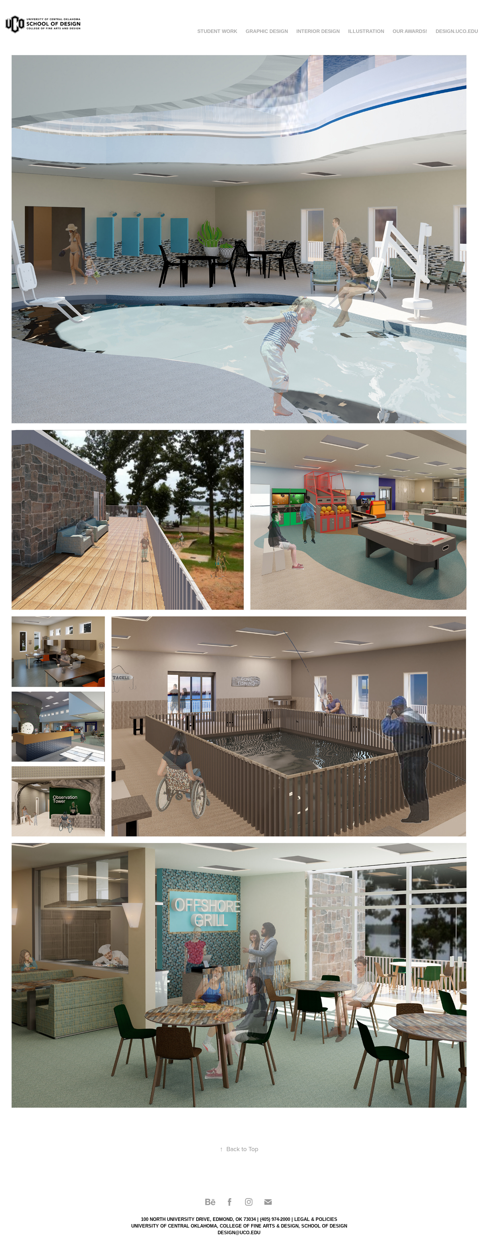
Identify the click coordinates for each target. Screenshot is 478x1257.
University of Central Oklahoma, (174, 1226)
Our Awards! (410, 31)
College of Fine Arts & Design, (260, 1226)
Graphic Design (267, 31)
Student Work (217, 31)
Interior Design (318, 31)
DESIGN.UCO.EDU (457, 31)
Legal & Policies (315, 1219)
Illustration (366, 31)
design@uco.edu (239, 1232)
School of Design (324, 1226)
